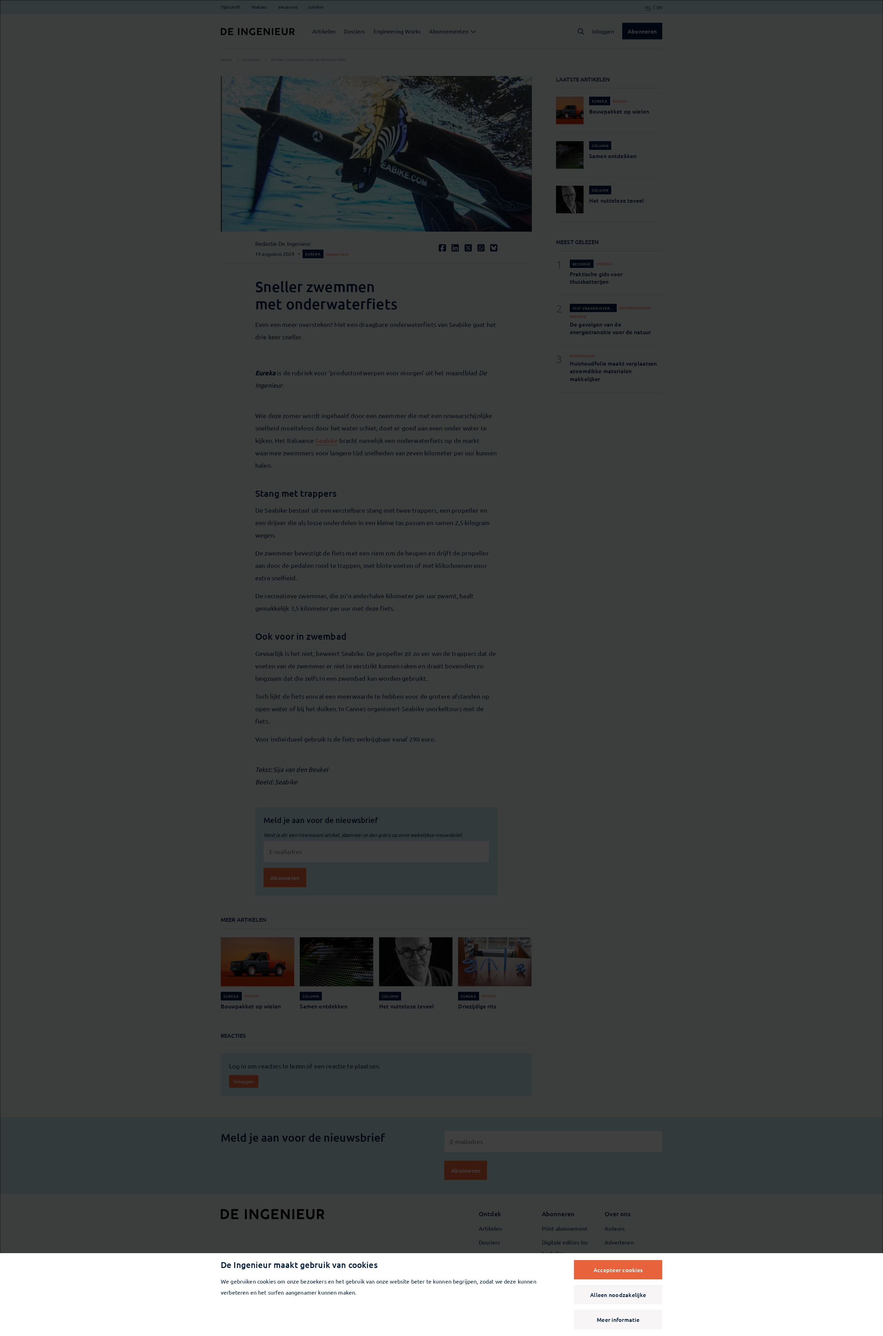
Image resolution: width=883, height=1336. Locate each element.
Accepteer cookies (618, 1270)
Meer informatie (618, 1319)
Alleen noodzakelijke (618, 1294)
